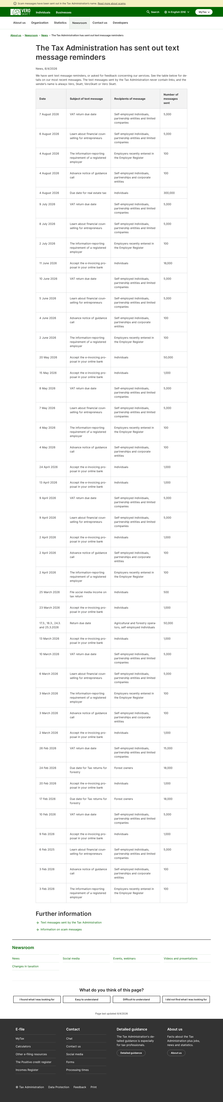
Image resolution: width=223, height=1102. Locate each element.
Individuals (43, 12)
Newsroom (31, 35)
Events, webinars (124, 958)
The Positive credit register (33, 1062)
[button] (37, 999)
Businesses (63, 12)
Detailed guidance (131, 1052)
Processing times (77, 1070)
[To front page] (20, 11)
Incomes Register (27, 1070)
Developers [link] (120, 22)
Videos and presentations (180, 958)
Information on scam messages (61, 929)
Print (94, 1087)
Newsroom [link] (79, 23)
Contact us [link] (100, 22)
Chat (69, 1038)
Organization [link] (39, 22)
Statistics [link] (60, 22)
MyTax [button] (203, 11)
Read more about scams (111, 3)
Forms (70, 1062)
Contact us (73, 1046)
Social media (71, 958)
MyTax (20, 1038)
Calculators (23, 1046)
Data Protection (58, 1087)
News (44, 35)
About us (19, 22)
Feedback (80, 1087)
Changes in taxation (25, 966)
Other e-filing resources (31, 1054)
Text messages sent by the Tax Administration (71, 922)
